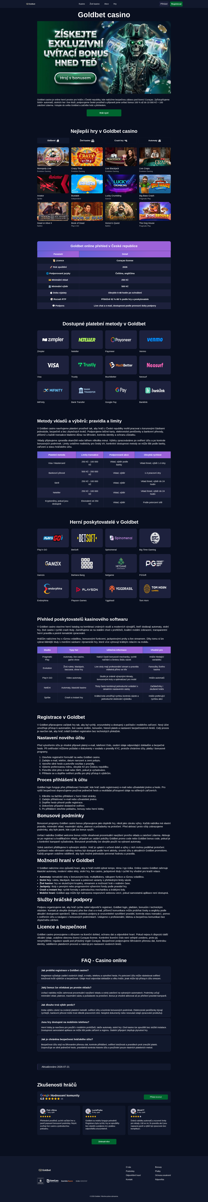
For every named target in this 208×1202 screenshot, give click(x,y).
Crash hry (119, 141)
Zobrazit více (104, 1142)
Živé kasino (85, 141)
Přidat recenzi (156, 1097)
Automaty (152, 141)
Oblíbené (51, 141)
